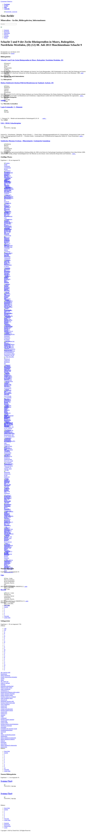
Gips (2, 575)
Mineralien (7, 33)
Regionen (6, 31)
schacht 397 (4, 706)
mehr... (82, 95)
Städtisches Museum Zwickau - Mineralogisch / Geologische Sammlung (25, 141)
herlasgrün (3, 742)
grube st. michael (5, 683)
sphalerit (3, 715)
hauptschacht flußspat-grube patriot (10, 692)
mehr (82, 73)
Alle (5, 628)
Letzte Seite (7, 617)
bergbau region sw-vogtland (8, 696)
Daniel (12, 53)
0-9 (5, 630)
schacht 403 (4, 712)
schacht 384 (4, 721)
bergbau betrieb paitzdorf (7, 719)
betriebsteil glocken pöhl (7, 701)
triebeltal (3, 684)
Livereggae (4, 1)
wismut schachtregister (7, 709)
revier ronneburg (5, 704)
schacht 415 (4, 713)
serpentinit (3, 727)
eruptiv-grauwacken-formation (9, 677)
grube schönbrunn (5, 689)
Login (5, 827)
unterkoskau (4, 736)
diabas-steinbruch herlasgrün (8, 738)
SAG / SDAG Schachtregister (11, 123)
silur (2, 733)
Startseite (6, 30)
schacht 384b (4, 722)
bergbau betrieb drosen (7, 710)
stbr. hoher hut (4, 681)
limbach (3, 741)
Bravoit (3, 590)
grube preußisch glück (7, 698)
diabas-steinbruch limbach (8, 739)
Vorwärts (6, 616)
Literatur (6, 36)
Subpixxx (9, 1)
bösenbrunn (4, 674)
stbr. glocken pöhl (5, 672)
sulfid (2, 716)
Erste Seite (7, 605)
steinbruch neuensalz (6, 725)
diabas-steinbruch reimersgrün (9, 745)
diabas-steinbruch (5, 675)
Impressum (7, 824)
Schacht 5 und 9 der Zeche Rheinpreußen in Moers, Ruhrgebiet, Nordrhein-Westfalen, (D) (32, 60)
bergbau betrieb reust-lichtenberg (9, 724)
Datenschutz (7, 826)
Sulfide (3, 100)
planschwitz (4, 700)
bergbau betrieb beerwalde (8, 703)
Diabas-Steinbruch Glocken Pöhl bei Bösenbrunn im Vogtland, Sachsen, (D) (27, 83)
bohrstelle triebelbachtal (7, 686)
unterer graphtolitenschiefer (8, 734)
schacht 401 (4, 707)
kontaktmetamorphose (6, 730)
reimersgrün (4, 747)
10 (4, 768)
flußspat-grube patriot (6, 687)
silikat (2, 680)
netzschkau (4, 744)
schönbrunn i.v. (5, 690)
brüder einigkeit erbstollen (8, 693)
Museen (6, 34)
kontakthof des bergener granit (9, 728)
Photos (6, 37)
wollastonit (4, 718)
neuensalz (3, 731)
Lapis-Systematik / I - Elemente (11, 107)
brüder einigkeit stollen (7, 695)
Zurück (6, 607)
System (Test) (6, 781)
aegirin (2, 678)
